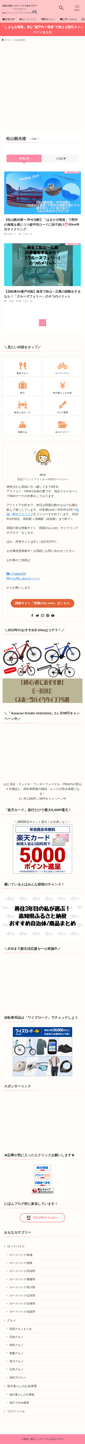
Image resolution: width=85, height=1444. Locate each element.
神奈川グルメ (17, 1377)
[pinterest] (48, 615)
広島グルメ (16, 1369)
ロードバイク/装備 (20, 1254)
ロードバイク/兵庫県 (22, 1303)
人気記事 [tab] (61, 158)
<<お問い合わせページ (24, 578)
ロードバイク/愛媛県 (22, 1279)
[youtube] (53, 615)
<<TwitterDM (17, 573)
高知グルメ (16, 1336)
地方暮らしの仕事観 (21, 1394)
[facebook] (32, 615)
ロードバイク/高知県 (22, 1271)
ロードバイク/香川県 (22, 1287)
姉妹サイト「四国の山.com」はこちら (42, 603)
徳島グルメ (16, 1344)
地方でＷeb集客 (19, 1402)
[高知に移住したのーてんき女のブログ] (19, 8)
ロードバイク (16, 1246)
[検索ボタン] (61, 8)
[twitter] (37, 615)
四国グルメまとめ (20, 1328)
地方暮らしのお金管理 (22, 1386)
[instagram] (42, 615)
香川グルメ (16, 1361)
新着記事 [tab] (24, 158)
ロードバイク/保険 (20, 1262)
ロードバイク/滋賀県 (22, 1311)
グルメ (11, 1320)
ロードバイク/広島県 (22, 1295)
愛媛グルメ (16, 1353)
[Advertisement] (42, 88)
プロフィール (16, 1411)
